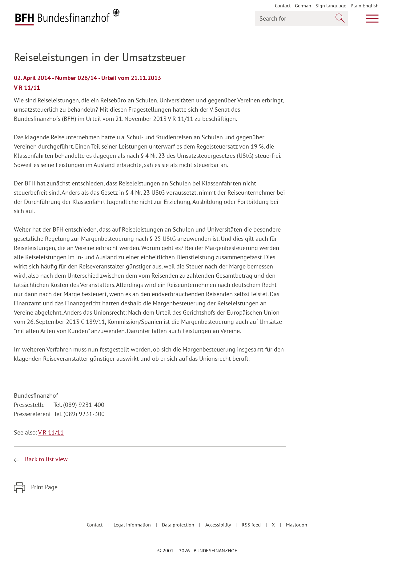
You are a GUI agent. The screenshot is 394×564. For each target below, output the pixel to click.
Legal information (133, 525)
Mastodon (296, 525)
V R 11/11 (51, 432)
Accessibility (218, 525)
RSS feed (252, 525)
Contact (283, 5)
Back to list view (45, 459)
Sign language (331, 5)
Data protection (178, 525)
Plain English (365, 5)
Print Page (44, 487)
